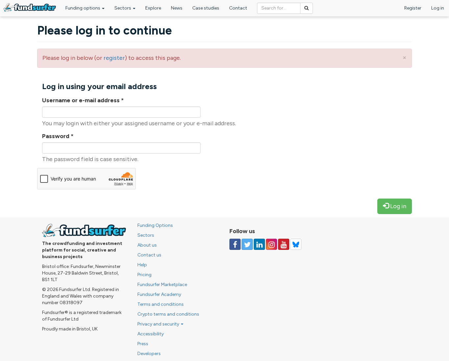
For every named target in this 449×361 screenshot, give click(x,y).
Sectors (123, 8)
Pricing (144, 274)
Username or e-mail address (83, 100)
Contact (238, 8)
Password (58, 136)
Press (142, 344)
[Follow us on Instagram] (271, 244)
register (114, 57)
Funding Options (155, 225)
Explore (153, 8)
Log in (437, 8)
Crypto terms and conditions (168, 314)
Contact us (149, 255)
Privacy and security (158, 324)
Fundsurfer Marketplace (162, 284)
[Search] (306, 8)
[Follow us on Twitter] (247, 244)
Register (412, 8)
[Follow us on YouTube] (283, 244)
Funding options (83, 8)
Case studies (205, 8)
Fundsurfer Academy (159, 294)
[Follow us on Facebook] (235, 244)
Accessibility (150, 334)
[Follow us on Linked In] (259, 244)
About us (147, 245)
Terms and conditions (160, 304)
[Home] (29, 7)
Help (142, 265)
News (176, 8)
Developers (149, 353)
